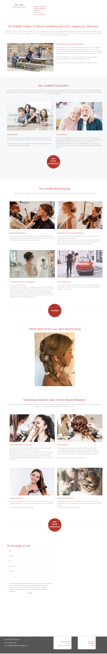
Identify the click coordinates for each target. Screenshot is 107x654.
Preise (93, 645)
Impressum (92, 643)
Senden (30, 593)
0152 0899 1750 (11, 643)
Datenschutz (91, 641)
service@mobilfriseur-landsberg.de (17, 645)
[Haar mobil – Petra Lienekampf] (19, 6)
